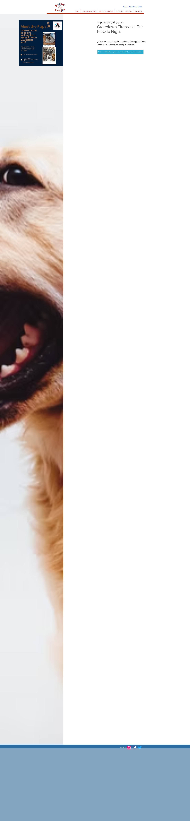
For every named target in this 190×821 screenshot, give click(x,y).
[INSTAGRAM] (129, 748)
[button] (106, 11)
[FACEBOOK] (134, 748)
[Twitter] (140, 748)
